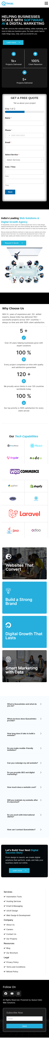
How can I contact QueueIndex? (21, 829)
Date (7, 176)
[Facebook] (6, 993)
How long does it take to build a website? (21, 734)
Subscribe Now (14, 1012)
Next (10, 192)
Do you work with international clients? (21, 816)
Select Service (12, 155)
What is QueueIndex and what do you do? (22, 705)
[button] (24, 704)
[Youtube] (12, 993)
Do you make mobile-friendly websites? (20, 749)
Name (8, 118)
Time (7, 185)
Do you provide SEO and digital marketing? (21, 773)
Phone (8, 130)
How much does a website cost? (21, 787)
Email (8, 142)
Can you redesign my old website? (22, 763)
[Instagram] (18, 993)
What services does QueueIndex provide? (21, 720)
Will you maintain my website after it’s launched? (22, 801)
